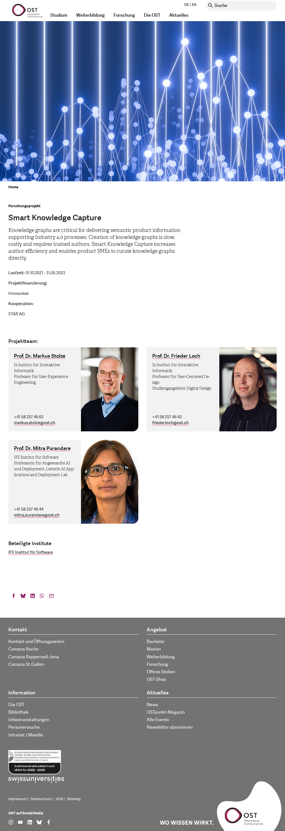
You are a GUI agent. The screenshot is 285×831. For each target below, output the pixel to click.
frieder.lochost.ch (170, 423)
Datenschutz (41, 799)
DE (186, 4)
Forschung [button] (124, 15)
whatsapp (42, 597)
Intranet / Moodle (25, 735)
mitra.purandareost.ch (37, 515)
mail (51, 597)
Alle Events (158, 720)
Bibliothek (18, 712)
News (152, 705)
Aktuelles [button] (178, 15)
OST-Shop (156, 679)
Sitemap (74, 799)
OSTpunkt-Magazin (166, 712)
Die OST (16, 705)
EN (194, 4)
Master (154, 649)
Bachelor (156, 642)
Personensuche (24, 727)
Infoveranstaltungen (28, 720)
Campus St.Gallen (26, 664)
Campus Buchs (23, 649)
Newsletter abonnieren (170, 727)
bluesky (23, 597)
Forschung (157, 664)
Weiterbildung (161, 657)
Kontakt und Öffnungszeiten (36, 642)
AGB (59, 799)
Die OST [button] (152, 15)
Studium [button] (58, 15)
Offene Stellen (161, 672)
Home (13, 187)
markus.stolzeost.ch (34, 423)
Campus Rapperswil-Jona (33, 657)
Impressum (17, 799)
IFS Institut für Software (30, 552)
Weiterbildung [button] (90, 15)
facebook (13, 597)
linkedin (32, 597)
